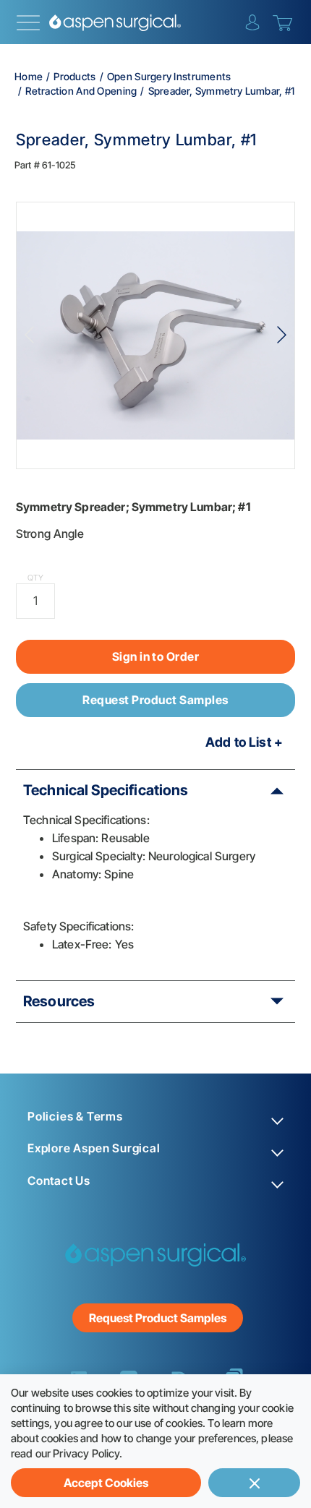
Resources (59, 1001)
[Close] (254, 1482)
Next (281, 335)
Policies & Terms (75, 1116)
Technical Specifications (106, 790)
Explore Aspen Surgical (94, 1148)
